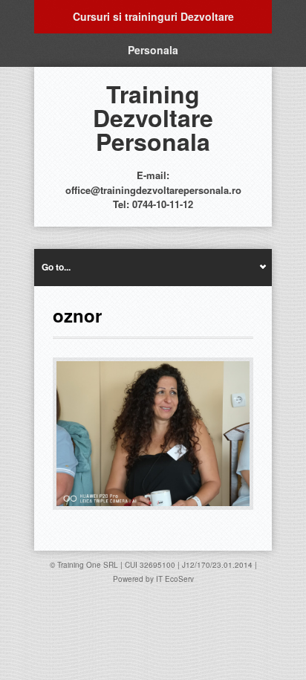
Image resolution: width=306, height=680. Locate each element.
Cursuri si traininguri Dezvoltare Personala (153, 21)
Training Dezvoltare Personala (153, 117)
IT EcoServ (175, 579)
